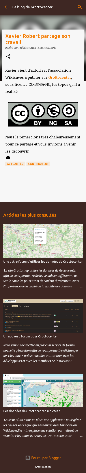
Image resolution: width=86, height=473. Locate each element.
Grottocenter (59, 77)
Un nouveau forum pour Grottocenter (30, 336)
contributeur (38, 163)
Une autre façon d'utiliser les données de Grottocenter (43, 261)
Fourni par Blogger (45, 458)
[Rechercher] (79, 7)
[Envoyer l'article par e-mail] (8, 159)
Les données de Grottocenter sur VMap (31, 411)
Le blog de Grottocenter (32, 7)
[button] (8, 57)
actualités (15, 163)
